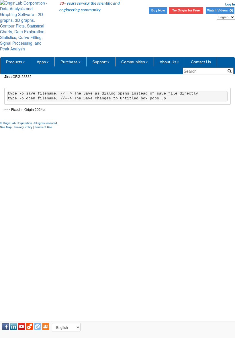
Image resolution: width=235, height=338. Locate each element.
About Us (168, 62)
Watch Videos (218, 10)
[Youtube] (21, 326)
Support (99, 62)
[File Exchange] (29, 326)
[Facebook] (5, 326)
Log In (230, 4)
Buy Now (158, 10)
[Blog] (37, 326)
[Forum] (45, 326)
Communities (133, 62)
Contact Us (201, 62)
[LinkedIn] (13, 326)
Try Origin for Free (186, 10)
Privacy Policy (23, 127)
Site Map (6, 127)
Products (14, 62)
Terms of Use (43, 127)
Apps (41, 62)
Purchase (69, 62)
